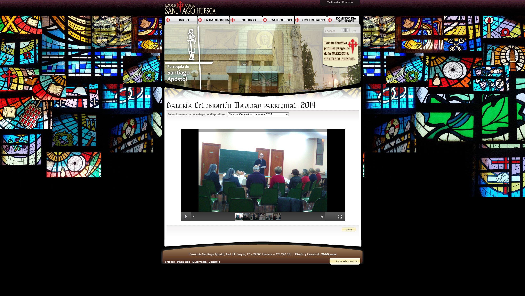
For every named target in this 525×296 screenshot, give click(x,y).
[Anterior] (342, 31)
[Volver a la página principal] (189, 89)
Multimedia (334, 2)
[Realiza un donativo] (340, 71)
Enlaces (170, 262)
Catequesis (281, 20)
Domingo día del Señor (346, 19)
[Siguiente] (347, 31)
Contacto (348, 2)
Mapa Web (183, 262)
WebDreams (329, 254)
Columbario (313, 20)
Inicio (184, 20)
